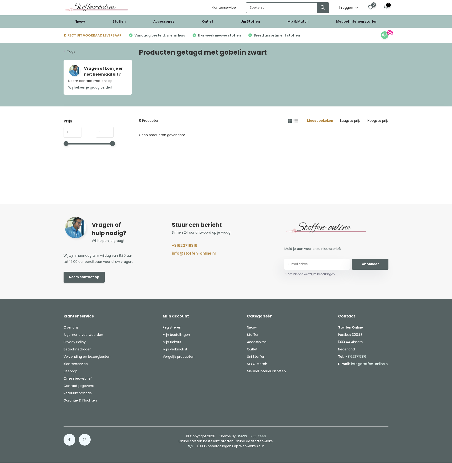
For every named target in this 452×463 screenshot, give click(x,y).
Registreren (172, 327)
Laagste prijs (350, 120)
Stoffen (119, 21)
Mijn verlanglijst (175, 349)
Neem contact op (84, 277)
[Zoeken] (323, 7)
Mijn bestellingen (176, 334)
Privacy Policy (75, 342)
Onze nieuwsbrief (78, 378)
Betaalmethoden (78, 349)
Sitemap (70, 371)
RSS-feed (258, 436)
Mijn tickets (172, 342)
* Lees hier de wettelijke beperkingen (309, 274)
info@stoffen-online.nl (194, 253)
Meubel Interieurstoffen (356, 21)
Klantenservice (224, 7)
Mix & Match (298, 21)
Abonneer (370, 264)
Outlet (207, 21)
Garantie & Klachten (80, 400)
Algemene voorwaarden (83, 334)
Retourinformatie (78, 393)
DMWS (242, 436)
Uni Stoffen (250, 21)
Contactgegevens (79, 385)
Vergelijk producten (178, 356)
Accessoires (163, 21)
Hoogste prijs (377, 120)
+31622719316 (184, 245)
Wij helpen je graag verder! (90, 87)
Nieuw (80, 21)
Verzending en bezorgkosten (87, 356)
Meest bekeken (320, 120)
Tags (71, 51)
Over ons (71, 327)
